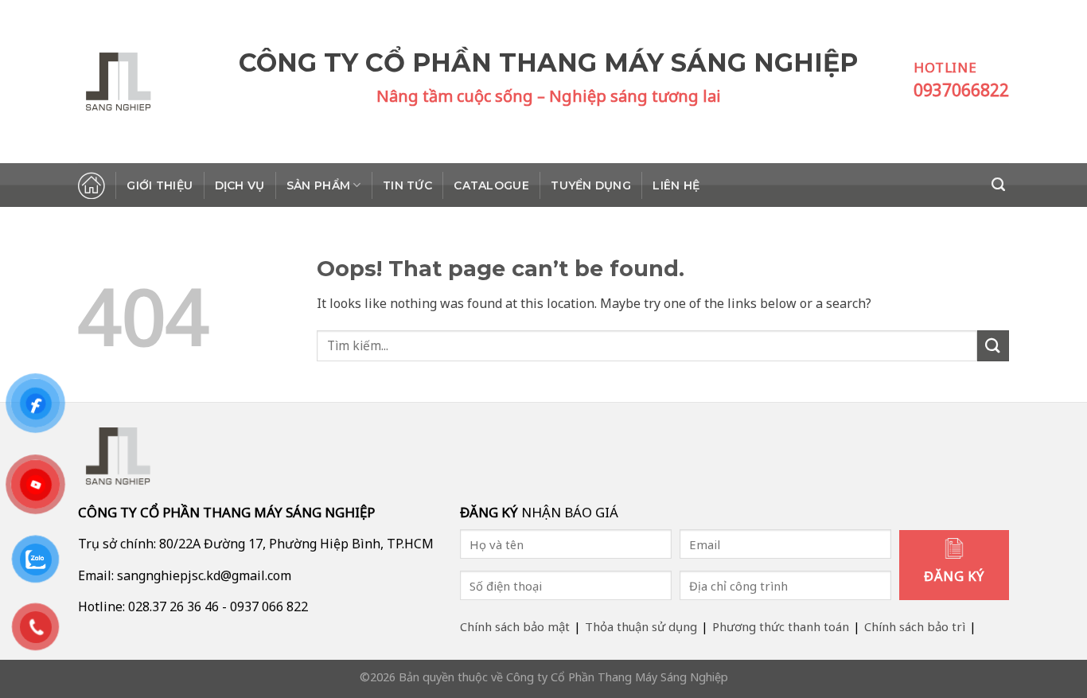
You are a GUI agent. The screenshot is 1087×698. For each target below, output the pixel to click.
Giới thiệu (160, 185)
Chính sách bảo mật (515, 626)
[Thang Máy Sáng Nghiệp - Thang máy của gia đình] (158, 81)
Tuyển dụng (591, 185)
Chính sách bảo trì (914, 626)
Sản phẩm (318, 185)
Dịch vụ (240, 185)
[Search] (1000, 184)
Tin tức (407, 185)
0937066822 (961, 90)
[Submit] (993, 345)
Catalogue (491, 185)
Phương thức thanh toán (780, 626)
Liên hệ (676, 185)
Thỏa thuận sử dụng (641, 626)
